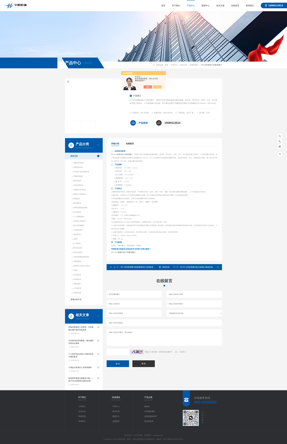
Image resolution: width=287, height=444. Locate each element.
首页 (163, 5)
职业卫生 (183, 65)
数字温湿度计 (78, 248)
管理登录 (147, 435)
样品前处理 (148, 421)
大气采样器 (77, 288)
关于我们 (176, 5)
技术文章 (220, 5)
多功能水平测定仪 (79, 221)
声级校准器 (77, 293)
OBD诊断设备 (78, 185)
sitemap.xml (158, 435)
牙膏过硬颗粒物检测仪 (81, 257)
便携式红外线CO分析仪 (81, 266)
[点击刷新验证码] (137, 352)
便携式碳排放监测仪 (80, 207)
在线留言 (235, 5)
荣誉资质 (82, 416)
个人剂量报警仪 (78, 216)
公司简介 (82, 406)
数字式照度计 (78, 252)
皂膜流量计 (194, 65)
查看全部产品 (76, 299)
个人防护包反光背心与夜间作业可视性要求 (80, 355)
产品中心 (191, 5)
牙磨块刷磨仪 (78, 176)
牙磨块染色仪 (78, 167)
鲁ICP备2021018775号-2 (173, 439)
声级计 (75, 270)
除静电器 (76, 198)
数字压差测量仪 (78, 225)
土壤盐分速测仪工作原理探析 (80, 367)
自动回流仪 (77, 275)
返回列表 (166, 267)
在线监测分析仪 (150, 416)
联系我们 (250, 5)
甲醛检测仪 (77, 261)
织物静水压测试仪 (79, 190)
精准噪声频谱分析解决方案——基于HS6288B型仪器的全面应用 (80, 379)
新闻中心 (206, 5)
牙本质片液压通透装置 (81, 172)
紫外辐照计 (77, 234)
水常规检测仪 (149, 411)
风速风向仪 (77, 279)
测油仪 (147, 406)
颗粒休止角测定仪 (79, 194)
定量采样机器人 (78, 163)
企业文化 (82, 411)
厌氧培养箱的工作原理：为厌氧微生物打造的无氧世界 (80, 328)
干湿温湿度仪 (78, 230)
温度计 (75, 239)
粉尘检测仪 (77, 212)
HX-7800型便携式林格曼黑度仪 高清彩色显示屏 (140, 267)
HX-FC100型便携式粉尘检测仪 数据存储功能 (198, 267)
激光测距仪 (77, 203)
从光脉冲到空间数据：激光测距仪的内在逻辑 (80, 342)
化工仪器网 (137, 435)
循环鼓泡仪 (77, 181)
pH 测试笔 (77, 243)
